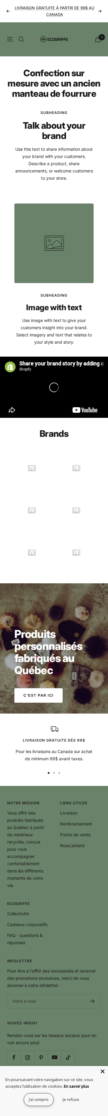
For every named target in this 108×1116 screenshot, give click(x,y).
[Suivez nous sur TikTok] (68, 1057)
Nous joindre (72, 845)
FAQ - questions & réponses (25, 939)
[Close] (103, 1071)
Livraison (68, 812)
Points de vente (75, 834)
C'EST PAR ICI (38, 695)
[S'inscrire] (92, 1001)
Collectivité (18, 913)
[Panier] (98, 39)
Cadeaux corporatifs (27, 924)
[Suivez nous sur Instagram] (27, 1057)
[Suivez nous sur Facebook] (14, 1057)
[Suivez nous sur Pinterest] (41, 1057)
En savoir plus (76, 1086)
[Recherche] (21, 39)
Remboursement (76, 823)
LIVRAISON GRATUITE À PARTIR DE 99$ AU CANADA (54, 11)
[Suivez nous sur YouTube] (54, 1057)
